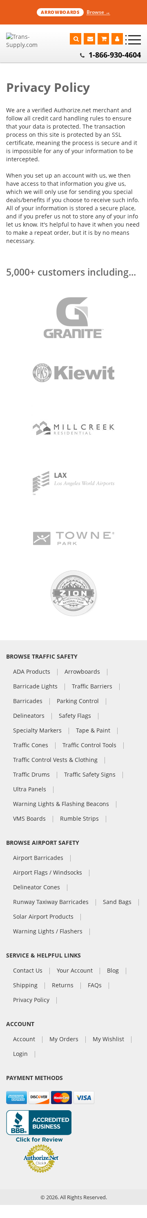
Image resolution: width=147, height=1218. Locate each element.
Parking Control (78, 701)
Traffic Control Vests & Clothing (55, 760)
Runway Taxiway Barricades (51, 902)
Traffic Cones (30, 745)
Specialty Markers (37, 731)
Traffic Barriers (92, 687)
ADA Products (31, 672)
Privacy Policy (31, 1000)
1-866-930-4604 (115, 55)
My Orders (63, 1039)
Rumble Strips (79, 819)
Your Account (75, 971)
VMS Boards (29, 819)
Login (20, 1054)
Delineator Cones (36, 887)
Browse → (98, 12)
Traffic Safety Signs (90, 775)
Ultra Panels (29, 789)
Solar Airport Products (43, 917)
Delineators (29, 716)
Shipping (25, 985)
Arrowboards (82, 672)
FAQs (95, 985)
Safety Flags (75, 716)
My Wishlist (108, 1039)
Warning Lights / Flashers (47, 932)
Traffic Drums (31, 775)
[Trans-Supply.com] (28, 41)
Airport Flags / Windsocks (47, 873)
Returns (63, 985)
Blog (113, 971)
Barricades (27, 701)
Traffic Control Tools (89, 745)
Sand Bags (117, 902)
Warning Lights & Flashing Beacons (61, 804)
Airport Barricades (38, 858)
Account (24, 1039)
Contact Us (27, 971)
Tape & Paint (93, 731)
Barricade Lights (35, 687)
